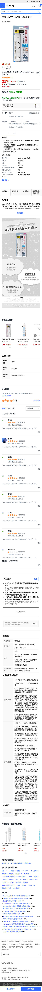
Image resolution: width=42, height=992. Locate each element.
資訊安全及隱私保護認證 (16, 946)
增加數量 (3, 133)
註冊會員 (33, 1)
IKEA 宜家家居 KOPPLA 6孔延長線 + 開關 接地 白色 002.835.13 (20, 926)
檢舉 (34, 623)
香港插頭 (26, 874)
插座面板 (4, 888)
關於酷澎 (3, 941)
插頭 (17, 879)
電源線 (18, 885)
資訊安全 (4, 946)
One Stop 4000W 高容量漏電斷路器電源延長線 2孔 (17, 906)
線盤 (3, 871)
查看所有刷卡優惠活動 (16, 116)
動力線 (36, 876)
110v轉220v (25, 871)
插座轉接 (25, 882)
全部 (3, 11)
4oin (7, 871)
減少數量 (14, 133)
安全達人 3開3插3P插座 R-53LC (12, 901)
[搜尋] (39, 11)
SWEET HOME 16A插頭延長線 (11, 914)
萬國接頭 (4, 874)
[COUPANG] (7, 963)
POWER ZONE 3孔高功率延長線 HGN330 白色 (16, 903)
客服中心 (38, 1)
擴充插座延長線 (6, 21)
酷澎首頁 (4, 17)
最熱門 (4, 408)
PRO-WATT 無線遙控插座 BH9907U (13, 919)
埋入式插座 (23, 879)
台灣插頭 (11, 879)
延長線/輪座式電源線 (17, 863)
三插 (10, 888)
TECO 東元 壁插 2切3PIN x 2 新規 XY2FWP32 (15, 908)
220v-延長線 (31, 885)
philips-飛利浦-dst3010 (8, 885)
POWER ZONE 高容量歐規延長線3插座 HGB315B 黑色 (18, 924)
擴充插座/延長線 (26, 17)
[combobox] (33, 408)
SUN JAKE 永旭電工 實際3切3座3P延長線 (14, 911)
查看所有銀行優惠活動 (16, 127)
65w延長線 (19, 874)
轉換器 (12, 871)
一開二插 (11, 882)
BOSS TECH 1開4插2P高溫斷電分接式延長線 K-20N (17, 929)
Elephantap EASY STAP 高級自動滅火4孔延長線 (16, 896)
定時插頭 (18, 882)
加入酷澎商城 (29, 946)
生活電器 (17, 17)
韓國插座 (11, 874)
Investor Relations (14, 941)
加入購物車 (11, 989)
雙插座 (24, 885)
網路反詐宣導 (5, 949)
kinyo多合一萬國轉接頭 (8, 876)
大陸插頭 (4, 882)
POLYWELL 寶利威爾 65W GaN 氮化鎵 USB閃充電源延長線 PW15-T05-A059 (19, 916)
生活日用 (11, 17)
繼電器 (18, 871)
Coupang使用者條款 (28, 941)
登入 (28, 1)
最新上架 (11, 408)
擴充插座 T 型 (5, 863)
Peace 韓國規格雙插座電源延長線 (12, 932)
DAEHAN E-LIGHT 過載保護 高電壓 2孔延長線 (16, 898)
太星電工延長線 (33, 879)
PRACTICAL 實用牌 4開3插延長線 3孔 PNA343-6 (16, 921)
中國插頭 (4, 879)
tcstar (30, 876)
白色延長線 (34, 871)
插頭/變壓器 (28, 863)
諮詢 (35, 579)
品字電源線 (16, 888)
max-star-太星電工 (22, 876)
